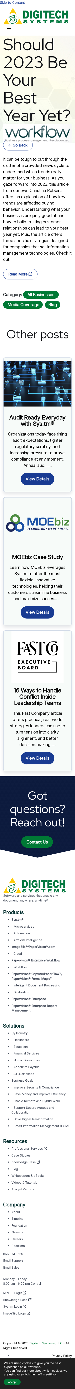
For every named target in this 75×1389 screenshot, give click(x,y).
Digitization (21, 992)
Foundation (19, 1225)
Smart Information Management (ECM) (41, 1126)
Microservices (24, 926)
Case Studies (21, 1155)
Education (21, 1047)
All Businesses (40, 294)
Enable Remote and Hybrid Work (37, 1101)
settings (51, 1374)
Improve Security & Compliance (36, 1087)
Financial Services (26, 1053)
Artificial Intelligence (28, 940)
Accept (12, 1382)
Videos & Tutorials (24, 1182)
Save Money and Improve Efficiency (40, 1094)
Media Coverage (22, 304)
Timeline (17, 1219)
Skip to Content (12, 2)
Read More (18, 274)
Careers (17, 1239)
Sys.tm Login (13, 1306)
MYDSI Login (13, 1293)
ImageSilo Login (15, 1313)
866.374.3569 (13, 1254)
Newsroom (19, 1232)
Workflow (20, 967)
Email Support (13, 1261)
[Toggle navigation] (9, 29)
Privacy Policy (62, 1356)
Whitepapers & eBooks (28, 1176)
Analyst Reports (22, 1189)
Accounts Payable (27, 1067)
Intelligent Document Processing (37, 985)
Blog (52, 304)
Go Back (20, 145)
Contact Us (37, 842)
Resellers (18, 1246)
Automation (22, 933)
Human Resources (27, 1060)
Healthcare (21, 1040)
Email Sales (11, 1267)
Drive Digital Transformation (33, 1119)
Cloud (18, 954)
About (15, 1212)
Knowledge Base (24, 1162)
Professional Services (27, 1148)
